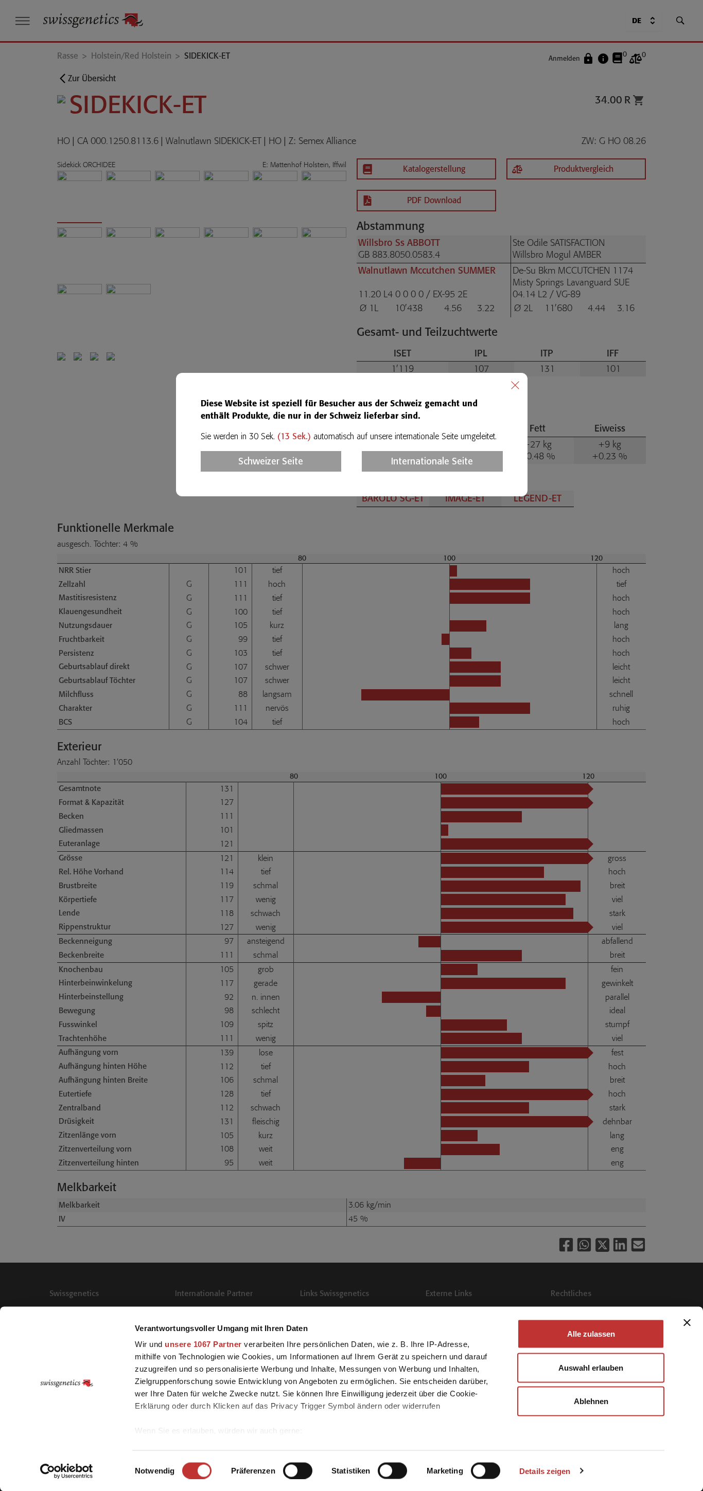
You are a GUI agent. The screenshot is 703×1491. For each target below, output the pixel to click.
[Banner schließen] (687, 1322)
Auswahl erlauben (590, 1367)
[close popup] (515, 385)
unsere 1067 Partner (203, 1344)
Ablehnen (591, 1401)
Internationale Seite (432, 461)
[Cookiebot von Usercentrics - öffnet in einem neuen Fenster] (67, 1471)
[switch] (297, 1470)
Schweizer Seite (270, 461)
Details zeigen (544, 1470)
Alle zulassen (591, 1334)
